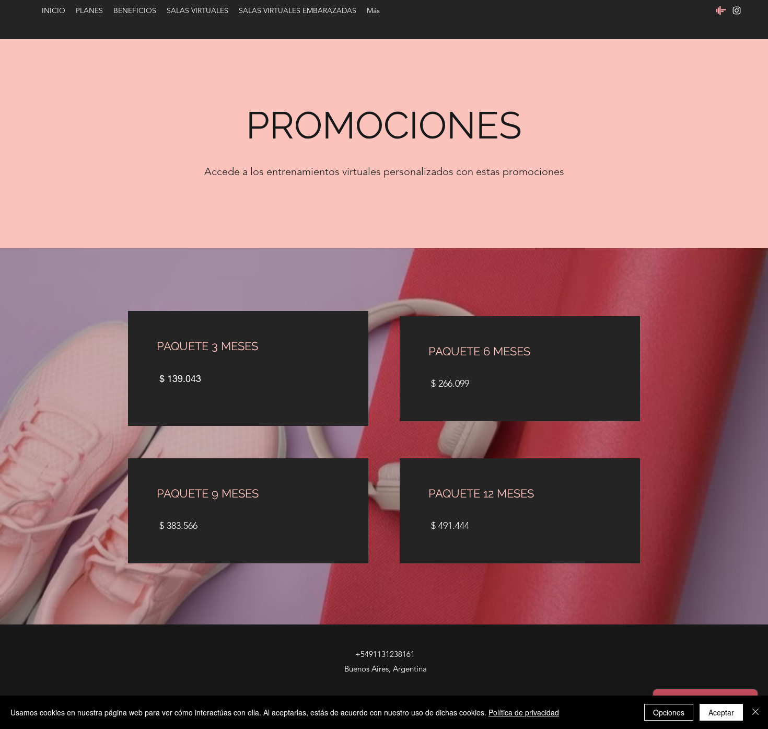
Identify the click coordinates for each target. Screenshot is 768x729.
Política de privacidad (523, 712)
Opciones (668, 712)
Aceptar (721, 712)
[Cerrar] (755, 712)
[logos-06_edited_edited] (721, 10)
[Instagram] (736, 10)
